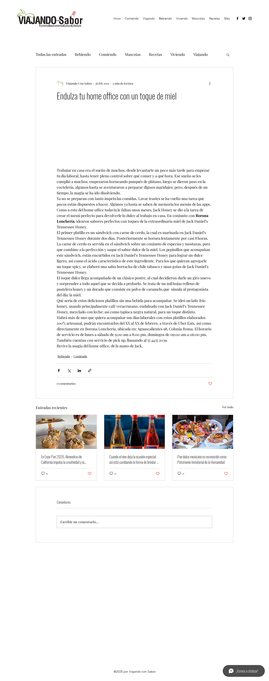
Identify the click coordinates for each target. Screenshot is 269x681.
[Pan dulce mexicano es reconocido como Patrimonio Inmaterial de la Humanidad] (202, 432)
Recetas (155, 54)
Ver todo (227, 407)
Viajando (200, 54)
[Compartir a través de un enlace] (90, 371)
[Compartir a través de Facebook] (59, 371)
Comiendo (107, 54)
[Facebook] (237, 18)
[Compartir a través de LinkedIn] (79, 371)
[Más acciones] (209, 83)
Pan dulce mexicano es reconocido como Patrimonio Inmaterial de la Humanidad (202, 459)
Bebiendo (83, 54)
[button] (228, 54)
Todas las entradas (51, 54)
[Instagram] (250, 18)
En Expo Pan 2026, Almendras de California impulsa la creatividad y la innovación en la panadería (62, 459)
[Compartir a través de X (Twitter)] (69, 371)
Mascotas (133, 54)
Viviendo (177, 54)
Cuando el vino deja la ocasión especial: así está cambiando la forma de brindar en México (134, 459)
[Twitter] (244, 18)
